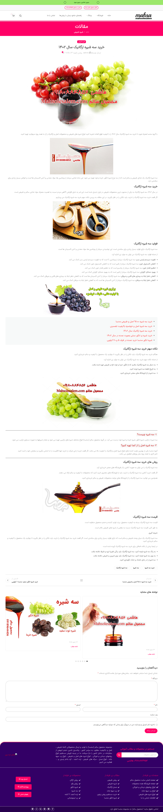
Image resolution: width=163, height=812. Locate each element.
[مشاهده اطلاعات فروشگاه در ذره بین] (11, 754)
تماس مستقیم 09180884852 (73, 8)
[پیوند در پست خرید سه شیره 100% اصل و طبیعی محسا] (120, 621)
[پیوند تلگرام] (32, 809)
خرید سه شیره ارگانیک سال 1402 (137, 331)
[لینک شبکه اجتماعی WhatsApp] (36, 809)
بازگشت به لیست (81, 580)
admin (85, 52)
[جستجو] (20, 15)
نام (155, 705)
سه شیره (136, 568)
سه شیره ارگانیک (121, 568)
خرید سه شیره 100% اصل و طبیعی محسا (134, 321)
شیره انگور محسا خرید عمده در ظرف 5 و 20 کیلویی (129, 340)
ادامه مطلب (151, 654)
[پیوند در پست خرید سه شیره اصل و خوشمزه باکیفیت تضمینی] (43, 617)
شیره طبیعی (78, 32)
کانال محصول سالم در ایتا (91, 8)
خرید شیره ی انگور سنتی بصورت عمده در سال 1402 (129, 335)
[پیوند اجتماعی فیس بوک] (52, 809)
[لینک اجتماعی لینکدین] (40, 809)
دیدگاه (154, 678)
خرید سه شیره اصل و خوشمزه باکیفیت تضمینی (131, 326)
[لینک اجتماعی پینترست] (44, 809)
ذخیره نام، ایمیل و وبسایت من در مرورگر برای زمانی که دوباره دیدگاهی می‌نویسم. (124, 724)
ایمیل (77, 705)
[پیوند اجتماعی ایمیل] (48, 809)
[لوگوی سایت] (143, 15)
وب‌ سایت (153, 714)
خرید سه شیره (150, 568)
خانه (87, 32)
